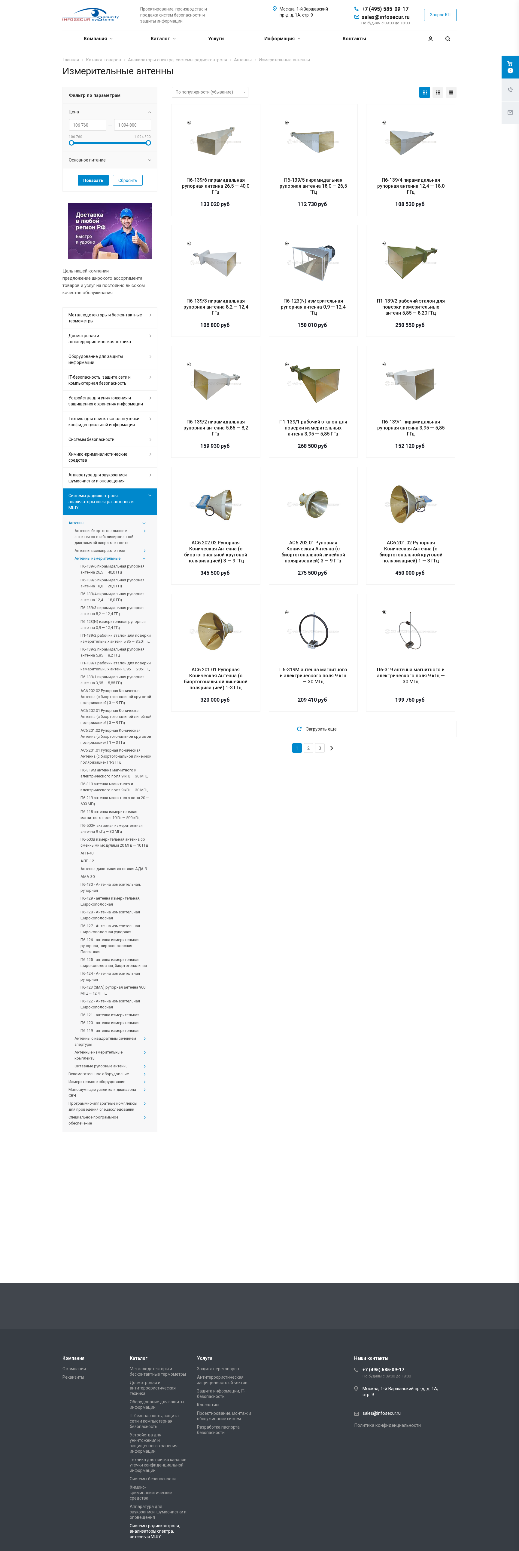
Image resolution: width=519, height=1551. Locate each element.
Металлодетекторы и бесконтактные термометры (105, 317)
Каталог (161, 39)
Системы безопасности (91, 439)
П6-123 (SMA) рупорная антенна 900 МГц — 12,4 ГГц (112, 990)
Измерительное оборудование (96, 1081)
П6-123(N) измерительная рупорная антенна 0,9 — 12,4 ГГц (313, 307)
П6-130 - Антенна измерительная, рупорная (110, 887)
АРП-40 (86, 853)
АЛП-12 (87, 861)
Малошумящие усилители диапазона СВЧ (102, 1092)
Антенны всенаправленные (99, 550)
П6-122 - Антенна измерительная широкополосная (110, 1004)
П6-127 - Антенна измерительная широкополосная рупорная (110, 929)
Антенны (76, 523)
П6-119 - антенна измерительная (109, 1030)
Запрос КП (440, 14)
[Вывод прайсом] (451, 92)
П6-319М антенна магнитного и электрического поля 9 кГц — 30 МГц (313, 676)
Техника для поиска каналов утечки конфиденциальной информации (103, 421)
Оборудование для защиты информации (95, 359)
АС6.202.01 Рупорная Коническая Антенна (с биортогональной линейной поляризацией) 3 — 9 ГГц (313, 552)
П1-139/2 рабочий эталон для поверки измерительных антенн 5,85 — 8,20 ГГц (411, 307)
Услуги (216, 39)
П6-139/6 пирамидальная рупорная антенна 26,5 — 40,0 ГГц (215, 186)
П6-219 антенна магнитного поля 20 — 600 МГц (114, 801)
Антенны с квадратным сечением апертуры (105, 1041)
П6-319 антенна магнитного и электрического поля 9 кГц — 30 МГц (411, 676)
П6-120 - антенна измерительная (109, 1022)
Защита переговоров (218, 1368)
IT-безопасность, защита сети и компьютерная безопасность (99, 380)
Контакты (354, 39)
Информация (280, 39)
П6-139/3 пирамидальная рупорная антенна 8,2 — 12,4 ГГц (216, 307)
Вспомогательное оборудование (98, 1074)
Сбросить (127, 180)
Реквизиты (73, 1377)
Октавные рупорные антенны (101, 1066)
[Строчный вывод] (437, 92)
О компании (74, 1368)
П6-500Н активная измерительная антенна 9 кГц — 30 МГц (111, 828)
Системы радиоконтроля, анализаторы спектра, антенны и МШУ (101, 501)
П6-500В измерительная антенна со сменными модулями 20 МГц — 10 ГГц (114, 842)
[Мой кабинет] (430, 39)
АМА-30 (87, 876)
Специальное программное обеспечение (93, 1120)
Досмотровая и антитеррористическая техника (99, 338)
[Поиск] (448, 39)
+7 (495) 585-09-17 (385, 9)
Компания (96, 39)
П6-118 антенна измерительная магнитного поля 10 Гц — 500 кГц (109, 814)
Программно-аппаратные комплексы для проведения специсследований (102, 1106)
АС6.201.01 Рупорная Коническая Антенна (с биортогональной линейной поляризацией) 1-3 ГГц (215, 679)
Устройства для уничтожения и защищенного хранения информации (105, 400)
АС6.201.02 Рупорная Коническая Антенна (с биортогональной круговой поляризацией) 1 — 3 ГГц (410, 552)
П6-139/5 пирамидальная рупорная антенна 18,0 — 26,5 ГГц (313, 186)
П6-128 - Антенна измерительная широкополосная (110, 915)
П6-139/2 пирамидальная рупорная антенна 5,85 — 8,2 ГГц (216, 428)
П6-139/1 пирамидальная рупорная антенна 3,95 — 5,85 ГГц (411, 428)
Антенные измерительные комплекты (98, 1055)
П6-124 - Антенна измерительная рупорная (110, 976)
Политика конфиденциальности (387, 1425)
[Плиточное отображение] (424, 92)
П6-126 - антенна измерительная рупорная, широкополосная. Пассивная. (109, 945)
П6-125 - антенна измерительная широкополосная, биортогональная (113, 962)
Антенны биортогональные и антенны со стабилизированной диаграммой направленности (103, 536)
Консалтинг (208, 1404)
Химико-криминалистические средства (97, 457)
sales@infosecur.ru (386, 17)
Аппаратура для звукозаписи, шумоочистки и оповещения (98, 477)
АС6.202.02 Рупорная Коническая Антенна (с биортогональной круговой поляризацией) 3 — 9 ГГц (215, 552)
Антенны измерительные (97, 558)
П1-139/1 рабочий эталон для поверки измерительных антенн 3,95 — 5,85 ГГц (313, 428)
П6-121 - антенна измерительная (109, 1015)
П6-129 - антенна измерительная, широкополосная (110, 901)
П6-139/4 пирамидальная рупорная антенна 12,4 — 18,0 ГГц (411, 186)
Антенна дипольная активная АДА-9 (113, 868)
